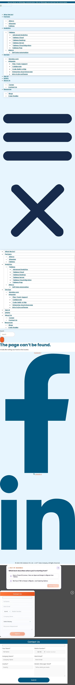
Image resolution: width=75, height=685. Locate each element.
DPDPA (6, 78)
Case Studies (13, 96)
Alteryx (11, 21)
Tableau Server (18, 43)
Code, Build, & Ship (19, 69)
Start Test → (53, 586)
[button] (37, 173)
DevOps (6, 55)
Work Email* (38, 656)
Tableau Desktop (19, 40)
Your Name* (6, 648)
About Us (7, 80)
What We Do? (8, 15)
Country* (5, 664)
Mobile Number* (39, 648)
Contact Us (12, 87)
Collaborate (16, 66)
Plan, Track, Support (19, 64)
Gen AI (6, 76)
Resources (7, 89)
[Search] (2, 340)
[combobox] (7, 334)
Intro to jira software (20, 74)
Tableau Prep (17, 48)
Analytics (7, 28)
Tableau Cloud (18, 38)
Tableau (11, 26)
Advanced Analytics (20, 35)
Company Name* (7, 656)
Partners (7, 17)
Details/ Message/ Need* (42, 664)
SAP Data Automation (20, 52)
